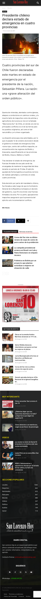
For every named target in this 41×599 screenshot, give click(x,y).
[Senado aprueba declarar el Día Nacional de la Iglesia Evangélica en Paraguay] (7, 380)
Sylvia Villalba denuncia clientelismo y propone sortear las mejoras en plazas (26, 347)
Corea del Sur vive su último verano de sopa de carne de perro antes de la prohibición (26, 239)
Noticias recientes (25, 232)
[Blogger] (10, 572)
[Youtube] (31, 572)
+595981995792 (16, 578)
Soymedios (5, 590)
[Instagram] (20, 572)
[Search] (38, 3)
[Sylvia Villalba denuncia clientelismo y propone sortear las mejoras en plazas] (7, 347)
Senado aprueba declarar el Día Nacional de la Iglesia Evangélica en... (26, 379)
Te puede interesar (10, 232)
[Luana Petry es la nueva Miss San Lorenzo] (7, 456)
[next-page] (7, 273)
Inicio (3, 8)
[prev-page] (3, 273)
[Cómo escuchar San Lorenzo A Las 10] (7, 404)
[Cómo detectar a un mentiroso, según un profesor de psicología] (7, 427)
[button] (3, 3)
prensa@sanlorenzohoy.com (25, 557)
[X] (26, 572)
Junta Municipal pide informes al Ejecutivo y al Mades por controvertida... (26, 358)
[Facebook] (15, 572)
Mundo (9, 8)
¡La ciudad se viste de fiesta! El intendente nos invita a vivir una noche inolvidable (26, 444)
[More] (28, 221)
